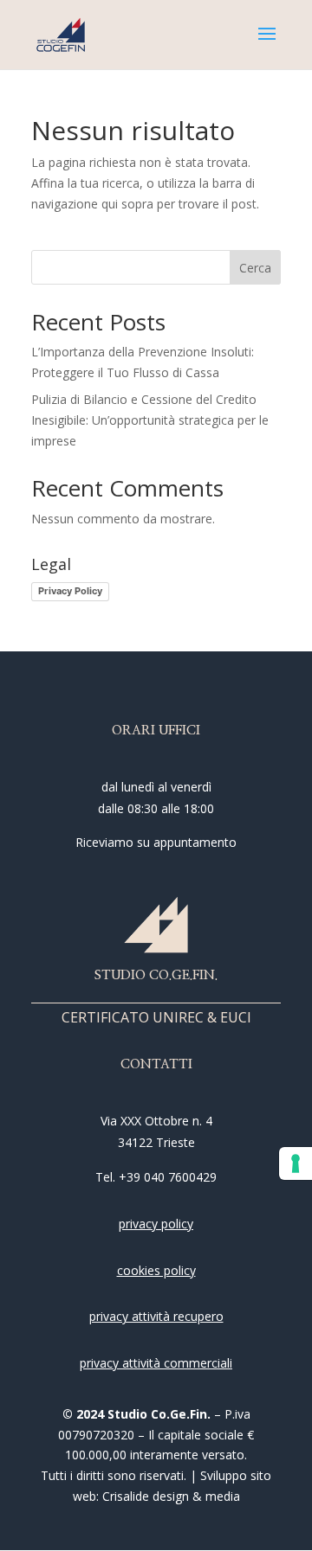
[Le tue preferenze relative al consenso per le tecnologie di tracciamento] (295, 1163)
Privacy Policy (70, 591)
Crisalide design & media (171, 1496)
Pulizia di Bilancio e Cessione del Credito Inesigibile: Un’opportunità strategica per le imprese (150, 420)
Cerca (255, 268)
